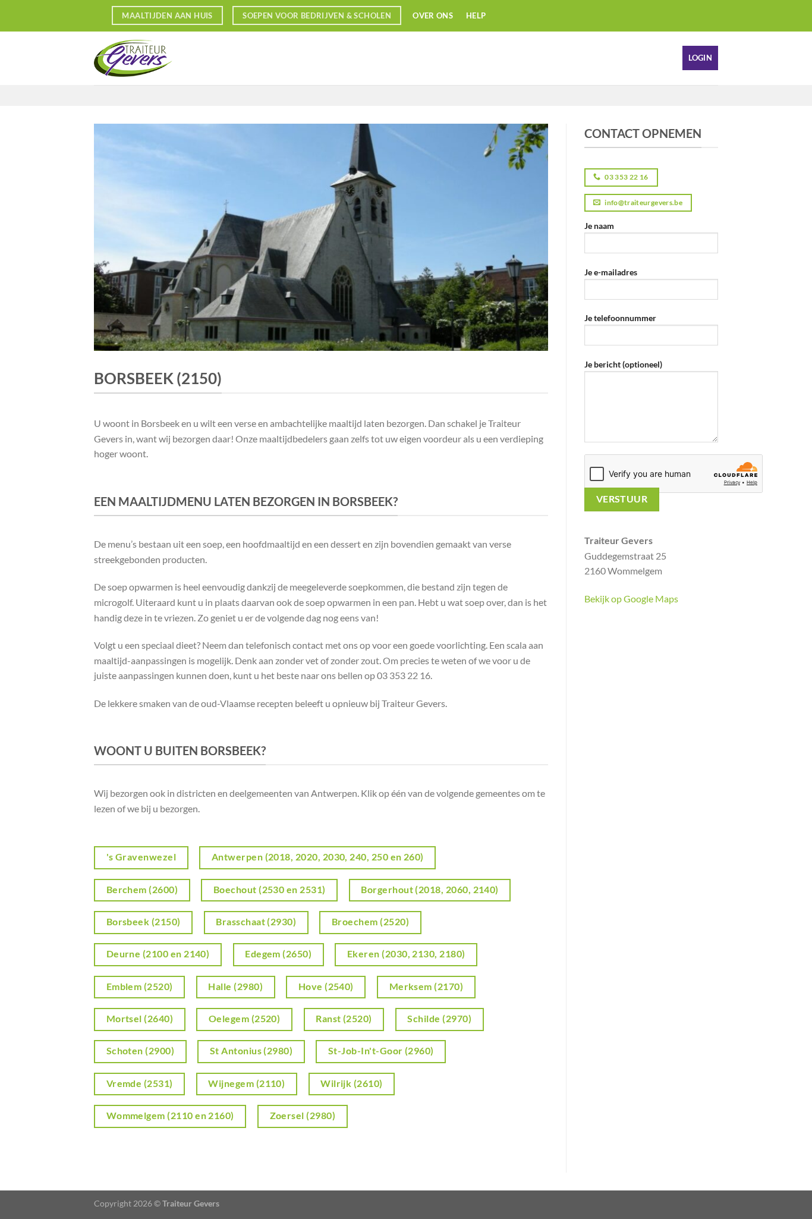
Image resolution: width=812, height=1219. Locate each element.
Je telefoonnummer (620, 318)
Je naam (599, 226)
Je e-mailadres (610, 272)
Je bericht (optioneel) (623, 364)
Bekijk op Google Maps (631, 598)
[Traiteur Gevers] (153, 58)
